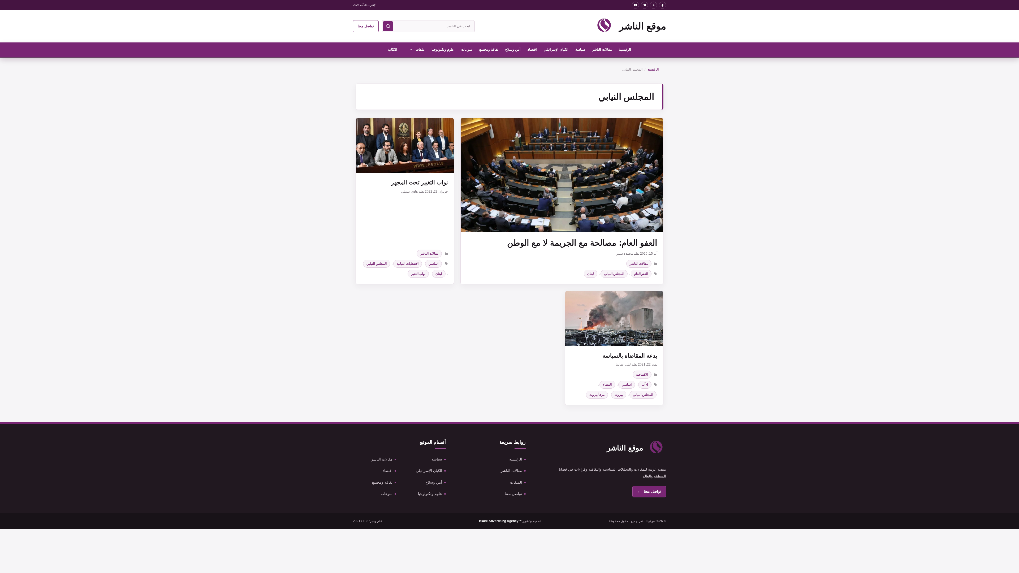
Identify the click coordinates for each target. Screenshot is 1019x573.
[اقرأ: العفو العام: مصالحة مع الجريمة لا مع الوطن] (562, 175)
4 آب (645, 385)
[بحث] (388, 26)
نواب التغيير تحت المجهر (419, 182)
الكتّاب (392, 49)
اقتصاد (532, 49)
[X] (653, 5)
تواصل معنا (366, 26)
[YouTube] (635, 5)
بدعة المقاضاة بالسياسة (629, 356)
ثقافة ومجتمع (488, 49)
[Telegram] (644, 5)
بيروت (619, 395)
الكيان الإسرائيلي (556, 49)
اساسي (433, 264)
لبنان (590, 274)
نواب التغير (418, 274)
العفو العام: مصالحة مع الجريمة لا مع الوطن (582, 243)
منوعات (466, 49)
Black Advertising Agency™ (500, 521)
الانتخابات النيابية (407, 264)
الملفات (516, 482)
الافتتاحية (642, 374)
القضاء (607, 385)
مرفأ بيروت (597, 395)
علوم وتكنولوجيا (442, 49)
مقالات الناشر (602, 49)
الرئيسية (625, 49)
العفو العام (641, 274)
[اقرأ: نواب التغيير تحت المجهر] (405, 145)
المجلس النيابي (614, 274)
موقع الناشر (642, 26)
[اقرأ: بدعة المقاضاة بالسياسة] (614, 318)
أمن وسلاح (513, 49)
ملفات (420, 49)
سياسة (580, 49)
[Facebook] (662, 5)
